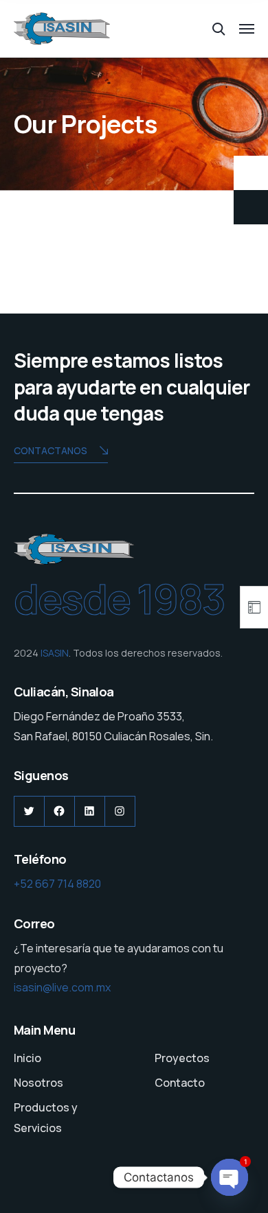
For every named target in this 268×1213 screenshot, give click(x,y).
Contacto (180, 1082)
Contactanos (50, 450)
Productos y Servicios (46, 1117)
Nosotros (38, 1082)
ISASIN (55, 652)
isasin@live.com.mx (62, 987)
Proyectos (182, 1057)
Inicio (27, 1057)
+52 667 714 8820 (57, 883)
